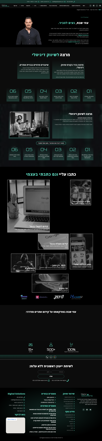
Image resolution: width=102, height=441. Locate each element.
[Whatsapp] (97, 6)
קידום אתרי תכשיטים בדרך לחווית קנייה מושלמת (44, 421)
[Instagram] (90, 6)
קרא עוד (87, 203)
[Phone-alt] (47, 357)
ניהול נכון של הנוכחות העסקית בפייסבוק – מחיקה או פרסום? (44, 428)
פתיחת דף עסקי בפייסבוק (49, 425)
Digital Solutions (83, 35)
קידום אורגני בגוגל (53, 5)
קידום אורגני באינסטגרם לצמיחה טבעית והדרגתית (44, 414)
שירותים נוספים (43, 5)
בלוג (35, 5)
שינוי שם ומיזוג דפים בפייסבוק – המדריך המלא (43, 432)
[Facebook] (94, 6)
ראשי (84, 5)
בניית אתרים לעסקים (76, 5)
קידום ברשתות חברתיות (64, 5)
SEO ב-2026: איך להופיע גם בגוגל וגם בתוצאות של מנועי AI (42, 410)
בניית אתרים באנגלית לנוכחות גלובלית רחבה (43, 418)
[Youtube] (100, 6)
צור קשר (15, 5)
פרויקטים (28, 5)
